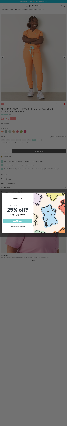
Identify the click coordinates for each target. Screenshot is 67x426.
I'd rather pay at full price (17, 226)
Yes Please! (17, 221)
